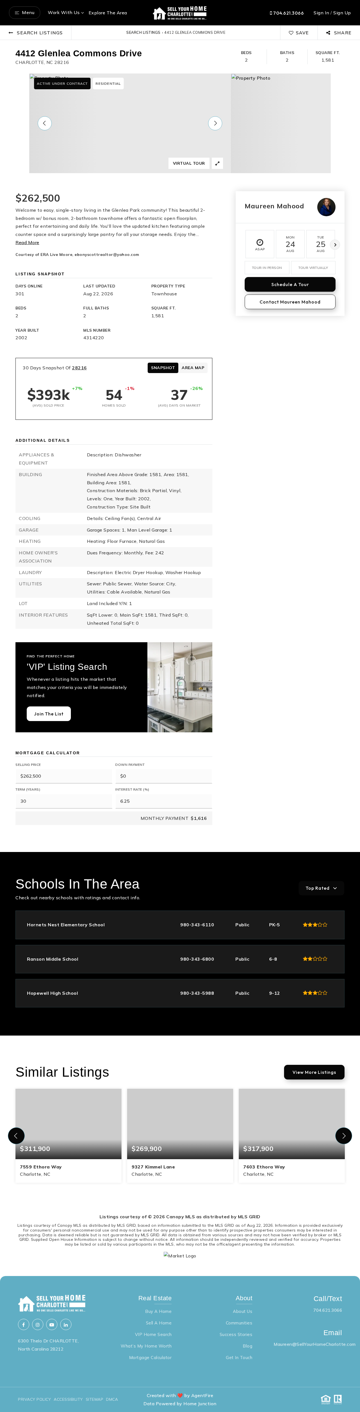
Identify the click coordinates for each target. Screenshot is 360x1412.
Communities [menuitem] (239, 1323)
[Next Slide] (215, 123)
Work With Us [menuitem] (64, 12)
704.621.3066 (288, 13)
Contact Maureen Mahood (290, 302)
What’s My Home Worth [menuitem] (146, 1346)
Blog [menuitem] (247, 1346)
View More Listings (314, 1072)
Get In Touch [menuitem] (239, 1357)
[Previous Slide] (45, 123)
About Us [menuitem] (242, 1311)
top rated (318, 888)
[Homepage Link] (180, 12)
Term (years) (27, 789)
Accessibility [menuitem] (68, 1399)
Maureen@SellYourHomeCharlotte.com (315, 1344)
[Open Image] (130, 123)
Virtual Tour (189, 163)
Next (335, 245)
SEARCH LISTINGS (143, 32)
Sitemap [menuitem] (95, 1399)
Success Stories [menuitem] (236, 1334)
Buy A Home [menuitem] (158, 1311)
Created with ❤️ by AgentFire (180, 1395)
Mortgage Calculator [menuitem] (150, 1357)
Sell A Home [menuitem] (159, 1323)
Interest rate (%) (132, 789)
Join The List (49, 714)
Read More (27, 242)
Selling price (28, 764)
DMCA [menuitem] (112, 1399)
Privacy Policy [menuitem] (34, 1399)
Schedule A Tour (290, 284)
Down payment (130, 764)
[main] (180, 651)
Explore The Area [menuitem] (108, 12)
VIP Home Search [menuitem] (153, 1334)
